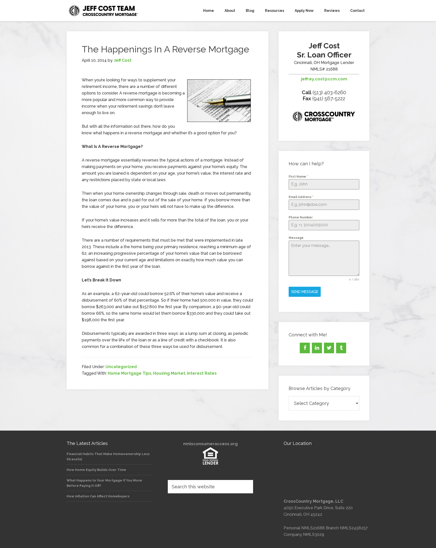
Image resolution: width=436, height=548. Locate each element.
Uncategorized (121, 366)
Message (296, 238)
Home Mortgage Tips (129, 373)
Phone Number (301, 217)
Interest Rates (202, 373)
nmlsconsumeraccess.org (210, 443)
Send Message (304, 292)
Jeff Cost (112, 10)
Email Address (301, 197)
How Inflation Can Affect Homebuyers (98, 496)
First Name (298, 176)
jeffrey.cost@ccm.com (324, 79)
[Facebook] (305, 348)
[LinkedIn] (317, 348)
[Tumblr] (341, 348)
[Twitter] (329, 348)
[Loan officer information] (324, 117)
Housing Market (169, 373)
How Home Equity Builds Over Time (96, 470)
